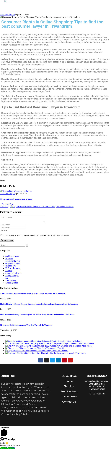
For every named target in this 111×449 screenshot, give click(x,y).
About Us (69, 386)
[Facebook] (40, 360)
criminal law (10, 266)
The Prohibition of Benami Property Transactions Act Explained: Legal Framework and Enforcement (39, 304)
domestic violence (13, 273)
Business (9, 258)
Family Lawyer (12, 275)
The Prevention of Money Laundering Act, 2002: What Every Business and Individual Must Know (37, 314)
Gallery (83, 10)
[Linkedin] (58, 360)
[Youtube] (70, 360)
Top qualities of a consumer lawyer (16, 199)
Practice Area (88, 3)
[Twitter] (52, 360)
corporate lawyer (12, 263)
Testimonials (69, 396)
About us (72, 3)
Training (61, 10)
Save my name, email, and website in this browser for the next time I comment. (37, 235)
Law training (10, 280)
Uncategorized (11, 283)
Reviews (102, 3)
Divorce (8, 270)
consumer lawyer (7, 14)
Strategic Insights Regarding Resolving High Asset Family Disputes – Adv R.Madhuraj (32, 293)
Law (7, 278)
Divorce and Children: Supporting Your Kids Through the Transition (26, 325)
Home (60, 3)
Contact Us (96, 10)
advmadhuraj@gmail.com (96, 381)
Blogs (73, 10)
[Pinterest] (64, 360)
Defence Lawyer (12, 268)
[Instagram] (46, 360)
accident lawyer (12, 256)
